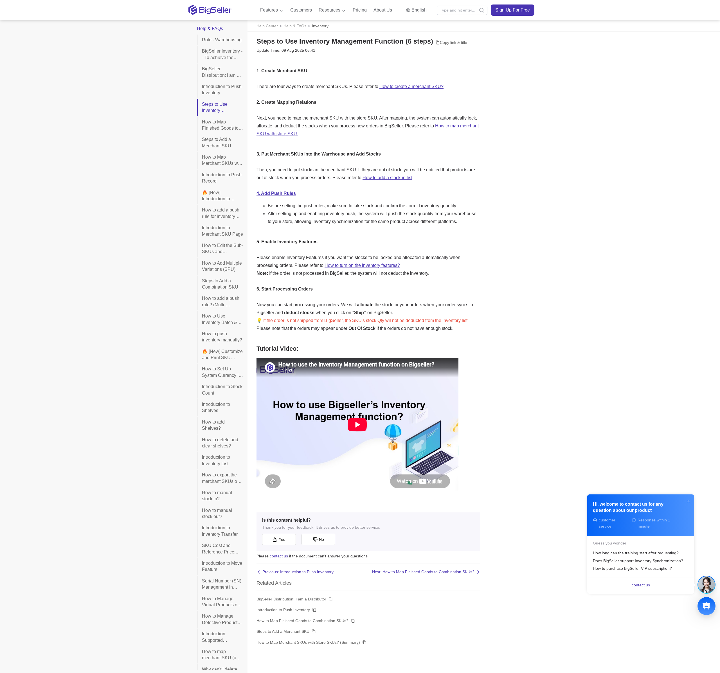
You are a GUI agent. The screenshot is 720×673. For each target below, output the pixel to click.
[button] (272, 10)
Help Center (267, 26)
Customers (301, 10)
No (321, 539)
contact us (279, 556)
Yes (282, 539)
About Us (383, 10)
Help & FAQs (295, 26)
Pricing (360, 10)
